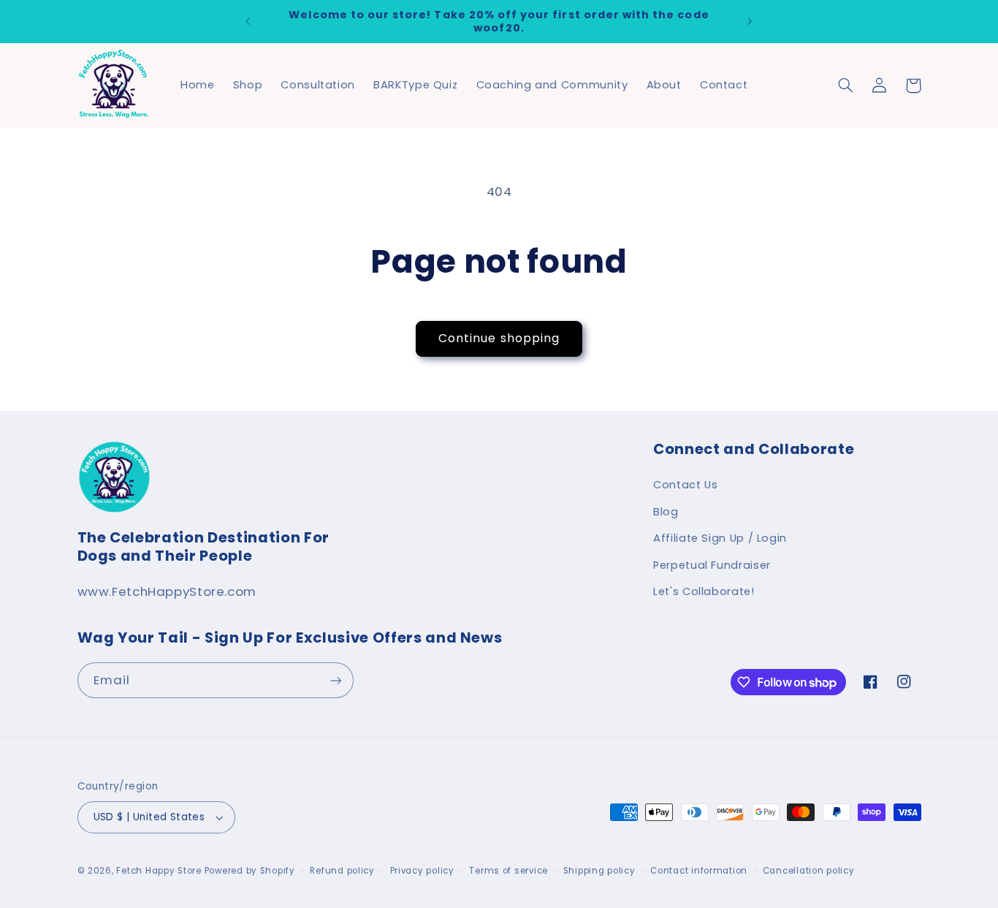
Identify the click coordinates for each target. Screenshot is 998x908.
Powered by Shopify (250, 871)
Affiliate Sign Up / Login (720, 538)
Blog (666, 511)
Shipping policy (599, 871)
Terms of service (508, 871)
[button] (846, 85)
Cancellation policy (809, 871)
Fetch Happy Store (159, 871)
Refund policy (342, 871)
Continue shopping (499, 338)
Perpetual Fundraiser (712, 565)
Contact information (698, 871)
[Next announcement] (750, 21)
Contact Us (685, 484)
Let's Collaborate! (703, 591)
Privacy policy (422, 871)
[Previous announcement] (248, 21)
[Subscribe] (335, 680)
